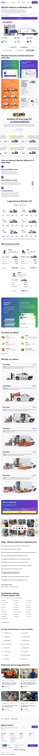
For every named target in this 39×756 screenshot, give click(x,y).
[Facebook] (16, 528)
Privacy (6, 752)
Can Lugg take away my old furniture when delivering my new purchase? (16, 565)
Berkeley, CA (6, 718)
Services (13, 2)
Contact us (21, 737)
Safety (21, 738)
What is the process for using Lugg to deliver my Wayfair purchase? (15, 545)
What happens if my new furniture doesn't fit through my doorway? (15, 576)
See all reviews (19, 129)
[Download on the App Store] (16, 749)
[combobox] (10, 15)
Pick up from (5, 14)
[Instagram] (14, 528)
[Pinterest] (7, 754)
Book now (35, 2)
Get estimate (3, 734)
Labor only (12, 742)
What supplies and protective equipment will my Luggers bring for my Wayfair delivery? (10, 573)
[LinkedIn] (11, 754)
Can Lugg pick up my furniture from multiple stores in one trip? (14, 579)
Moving (11, 734)
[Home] (1, 718)
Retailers (23, 2)
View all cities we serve (5, 622)
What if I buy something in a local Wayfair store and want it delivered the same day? (18, 552)
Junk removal (12, 740)
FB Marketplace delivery (14, 738)
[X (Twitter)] (22, 528)
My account (21, 735)
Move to (23, 14)
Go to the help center (14, 586)
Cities (19, 2)
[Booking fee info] (7, 263)
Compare (2, 737)
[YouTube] (25, 528)
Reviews (30, 734)
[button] (13, 138)
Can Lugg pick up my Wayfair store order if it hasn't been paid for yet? (15, 559)
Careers (30, 735)
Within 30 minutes (10, 75)
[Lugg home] (3, 2)
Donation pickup (13, 739)
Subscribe (35, 726)
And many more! (4, 353)
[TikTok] (19, 528)
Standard (16, 205)
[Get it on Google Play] (23, 749)
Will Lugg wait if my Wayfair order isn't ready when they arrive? (14, 562)
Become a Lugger (4, 740)
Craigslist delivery (13, 737)
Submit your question (5, 586)
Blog (2, 738)
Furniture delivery (13, 735)
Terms (9, 752)
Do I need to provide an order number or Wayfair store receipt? (14, 555)
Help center (21, 734)
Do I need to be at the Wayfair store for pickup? (11, 549)
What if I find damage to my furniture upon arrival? (11, 568)
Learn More (6, 312)
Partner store (22, 205)
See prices (19, 18)
